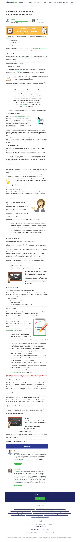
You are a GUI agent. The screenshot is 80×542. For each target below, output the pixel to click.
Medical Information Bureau (19, 116)
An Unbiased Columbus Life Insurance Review (56, 515)
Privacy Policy (37, 529)
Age (34, 2)
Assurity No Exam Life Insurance (40, 517)
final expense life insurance (12, 330)
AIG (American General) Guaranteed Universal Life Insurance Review (50, 511)
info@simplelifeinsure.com (40, 526)
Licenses (43, 529)
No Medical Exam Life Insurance (21, 21)
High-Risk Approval (58, 2)
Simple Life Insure (11, 5)
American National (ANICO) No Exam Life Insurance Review (27, 515)
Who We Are (65, 2)
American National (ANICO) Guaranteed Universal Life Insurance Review (52, 513)
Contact (71, 2)
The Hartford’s (24, 104)
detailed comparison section (41, 48)
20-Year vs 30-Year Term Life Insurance (21, 511)
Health (45, 2)
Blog (16, 5)
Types (29, 2)
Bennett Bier (39, 19)
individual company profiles (25, 57)
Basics (50, 2)
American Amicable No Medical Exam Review (20, 513)
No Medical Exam (22, 2)
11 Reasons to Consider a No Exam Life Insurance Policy (51, 509)
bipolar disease (13, 372)
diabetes (18, 70)
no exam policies (32, 439)
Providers (39, 2)
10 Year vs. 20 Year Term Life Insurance (24, 509)
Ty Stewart (13, 19)
